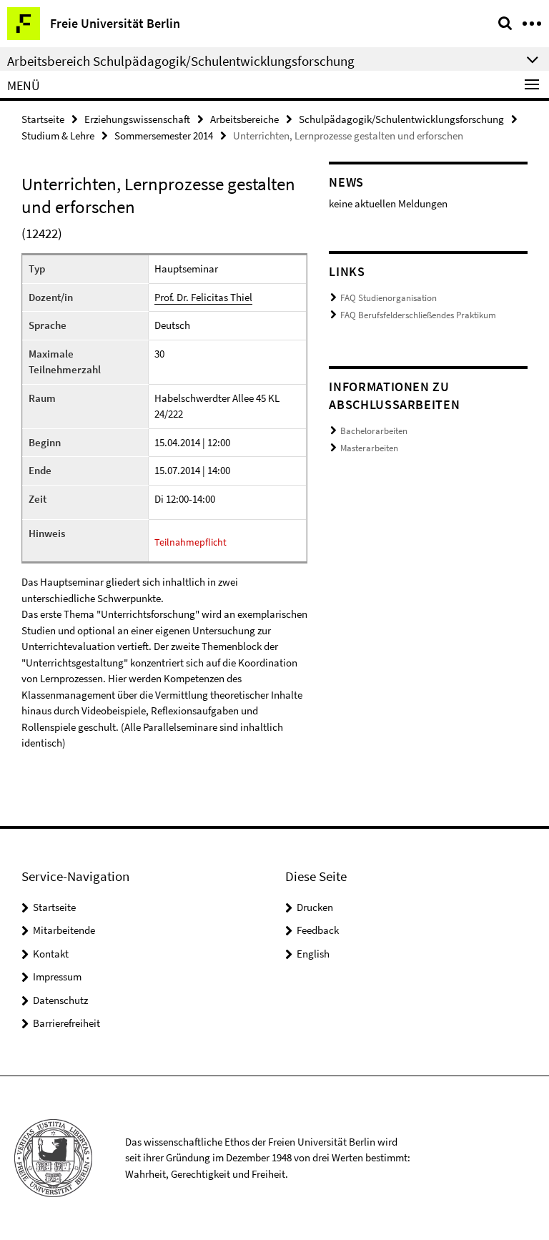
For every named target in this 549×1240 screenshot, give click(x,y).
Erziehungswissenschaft (137, 119)
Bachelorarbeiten (373, 431)
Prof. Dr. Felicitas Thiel (203, 297)
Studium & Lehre (57, 135)
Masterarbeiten (369, 448)
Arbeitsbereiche (244, 119)
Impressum (57, 976)
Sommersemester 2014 (163, 135)
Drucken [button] (315, 907)
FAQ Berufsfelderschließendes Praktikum (418, 315)
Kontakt (51, 953)
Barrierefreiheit (66, 1023)
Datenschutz (60, 1000)
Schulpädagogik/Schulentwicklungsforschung (401, 119)
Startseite (42, 119)
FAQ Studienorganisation (388, 298)
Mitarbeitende (64, 930)
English (313, 953)
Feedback (318, 930)
